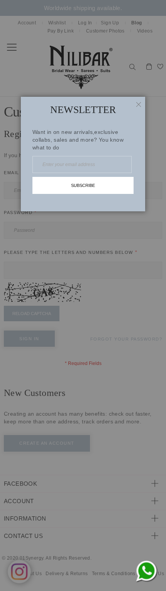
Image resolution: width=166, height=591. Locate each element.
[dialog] (83, 295)
